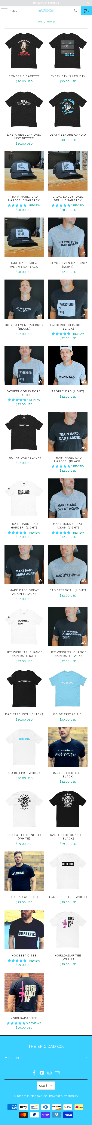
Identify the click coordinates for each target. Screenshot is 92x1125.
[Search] (76, 10)
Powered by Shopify (64, 1096)
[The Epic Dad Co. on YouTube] (42, 1073)
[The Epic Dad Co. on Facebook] (34, 1073)
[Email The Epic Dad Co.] (57, 1073)
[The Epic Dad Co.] (46, 10)
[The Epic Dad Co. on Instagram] (49, 1073)
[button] (17, 205)
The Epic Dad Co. (36, 1096)
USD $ (43, 1085)
